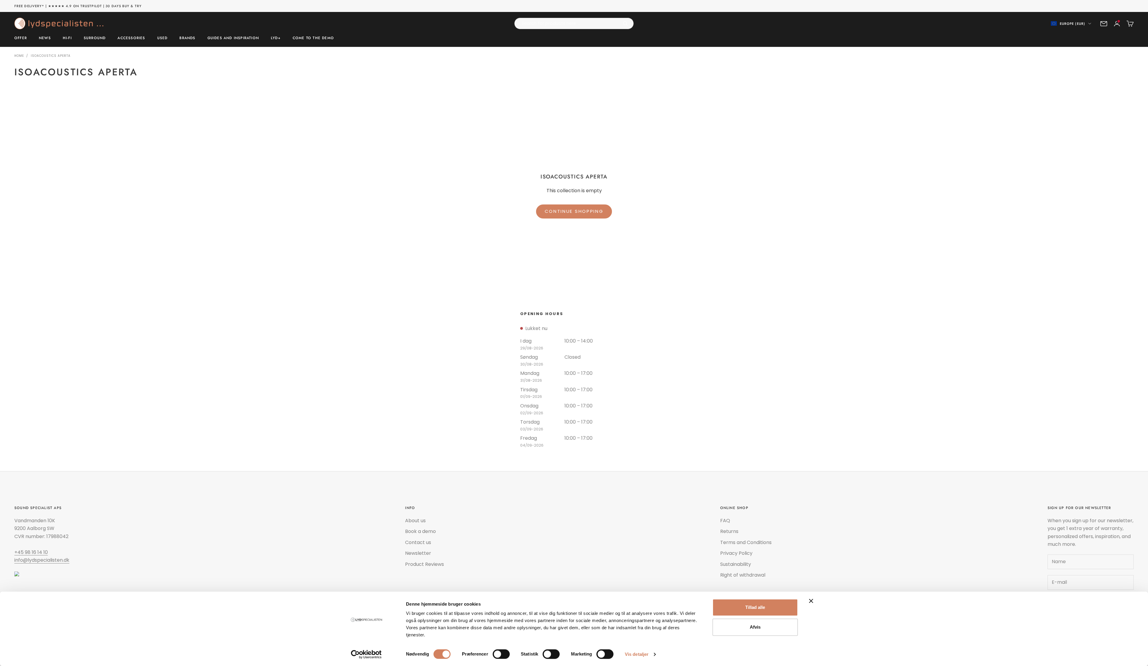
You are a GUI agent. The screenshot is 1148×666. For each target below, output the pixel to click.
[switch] (501, 654)
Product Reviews (424, 564)
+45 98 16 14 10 (31, 552)
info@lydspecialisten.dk (41, 560)
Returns (729, 531)
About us (415, 520)
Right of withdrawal (742, 575)
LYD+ (276, 38)
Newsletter (418, 553)
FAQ (725, 520)
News (45, 38)
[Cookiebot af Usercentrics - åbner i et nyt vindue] (366, 654)
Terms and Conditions (746, 542)
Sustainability (735, 564)
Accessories (131, 38)
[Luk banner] (811, 601)
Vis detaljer (636, 654)
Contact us (418, 542)
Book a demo (420, 531)
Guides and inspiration (233, 38)
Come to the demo (313, 38)
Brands (187, 38)
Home (19, 56)
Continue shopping (574, 211)
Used (162, 38)
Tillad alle (755, 607)
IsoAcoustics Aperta (51, 56)
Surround (95, 38)
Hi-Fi (67, 38)
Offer (20, 38)
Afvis (755, 627)
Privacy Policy (736, 553)
